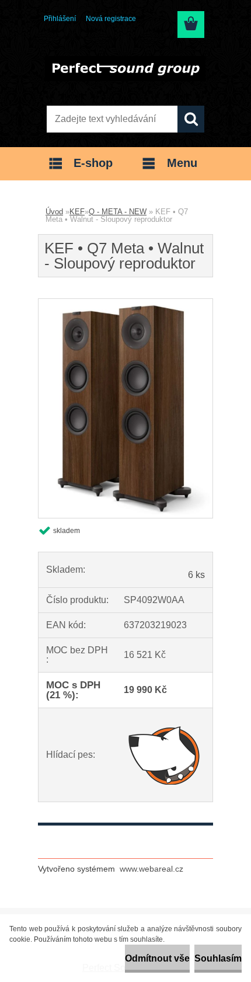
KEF (77, 211)
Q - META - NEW (118, 211)
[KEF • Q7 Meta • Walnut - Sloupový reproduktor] (125, 303)
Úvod (54, 211)
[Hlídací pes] (164, 755)
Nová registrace (111, 19)
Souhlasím (218, 958)
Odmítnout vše (157, 958)
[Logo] (125, 68)
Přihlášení (60, 19)
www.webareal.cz (151, 868)
